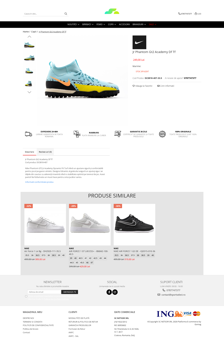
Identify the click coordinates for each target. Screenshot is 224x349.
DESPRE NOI (28, 318)
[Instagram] (115, 292)
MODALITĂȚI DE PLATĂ (79, 318)
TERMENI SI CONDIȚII (32, 321)
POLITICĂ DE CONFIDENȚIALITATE (38, 325)
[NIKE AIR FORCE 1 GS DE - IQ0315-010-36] (134, 224)
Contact (26, 332)
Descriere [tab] (29, 151)
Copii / (34, 31)
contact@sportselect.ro (173, 294)
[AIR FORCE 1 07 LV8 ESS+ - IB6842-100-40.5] (90, 224)
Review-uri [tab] (45, 151)
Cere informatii (167, 85)
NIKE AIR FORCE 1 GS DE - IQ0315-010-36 (134, 251)
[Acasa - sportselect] (112, 13)
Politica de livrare (30, 329)
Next (29, 91)
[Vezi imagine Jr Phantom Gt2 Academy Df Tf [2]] (29, 71)
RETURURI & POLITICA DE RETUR (83, 321)
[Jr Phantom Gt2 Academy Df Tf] (82, 80)
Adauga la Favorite (143, 85)
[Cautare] (66, 13)
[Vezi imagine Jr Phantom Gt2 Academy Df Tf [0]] (29, 45)
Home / (27, 31)
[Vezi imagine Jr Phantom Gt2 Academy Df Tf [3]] (29, 84)
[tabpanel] (82, 80)
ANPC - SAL (74, 336)
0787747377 (173, 290)
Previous (29, 37)
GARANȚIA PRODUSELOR (80, 325)
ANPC (71, 332)
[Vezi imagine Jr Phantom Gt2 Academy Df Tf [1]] (29, 58)
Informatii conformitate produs (39, 182)
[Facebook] (109, 292)
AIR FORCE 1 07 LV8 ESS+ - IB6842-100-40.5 (88, 253)
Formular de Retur (77, 329)
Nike (26, 248)
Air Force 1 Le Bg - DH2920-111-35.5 (42, 251)
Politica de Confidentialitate (56, 299)
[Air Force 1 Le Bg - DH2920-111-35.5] (45, 224)
